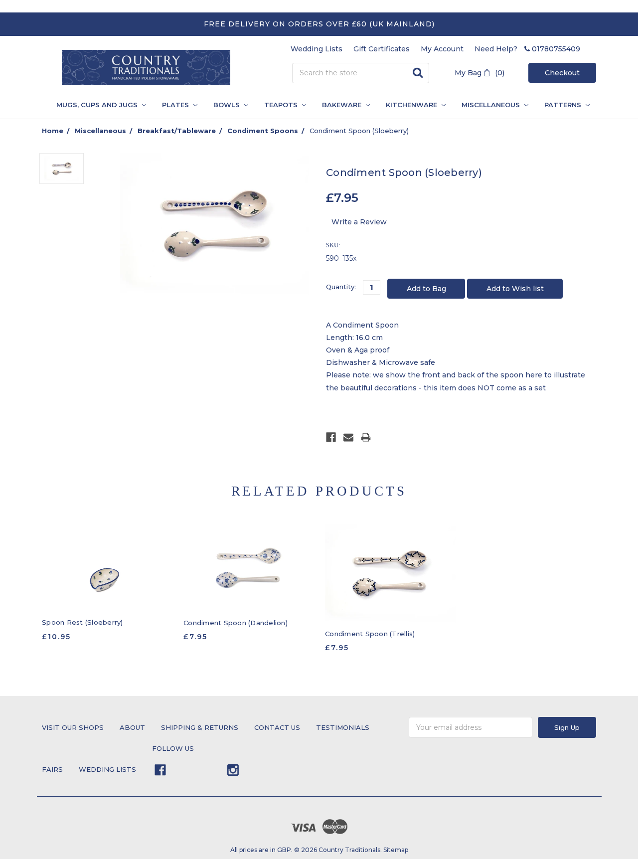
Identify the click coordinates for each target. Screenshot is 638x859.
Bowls (227, 105)
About (132, 727)
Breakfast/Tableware (177, 131)
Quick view (107, 568)
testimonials (342, 727)
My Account (442, 48)
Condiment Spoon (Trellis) (370, 634)
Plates (176, 105)
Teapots (282, 105)
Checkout (562, 72)
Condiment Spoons (262, 131)
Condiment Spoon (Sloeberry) (359, 131)
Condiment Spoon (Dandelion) (235, 623)
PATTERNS (559, 105)
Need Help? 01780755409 (527, 48)
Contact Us (277, 727)
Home (52, 131)
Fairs (52, 769)
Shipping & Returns (199, 727)
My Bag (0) (479, 72)
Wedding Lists (316, 48)
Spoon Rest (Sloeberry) (82, 622)
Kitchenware (412, 105)
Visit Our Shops (73, 727)
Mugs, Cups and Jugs (98, 105)
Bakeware (342, 105)
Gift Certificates (381, 48)
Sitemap (395, 850)
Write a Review (359, 221)
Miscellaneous (492, 105)
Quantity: (341, 287)
